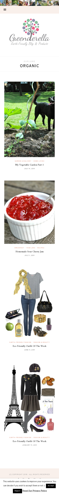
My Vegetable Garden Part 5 (29, 165)
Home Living (39, 161)
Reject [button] (17, 491)
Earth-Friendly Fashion (20, 342)
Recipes (40, 248)
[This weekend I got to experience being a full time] (38, 3)
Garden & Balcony (23, 161)
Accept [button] (51, 486)
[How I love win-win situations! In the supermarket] (50, 3)
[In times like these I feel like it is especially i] (32, 3)
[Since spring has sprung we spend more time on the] (56, 3)
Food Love (30, 248)
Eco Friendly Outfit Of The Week (29, 346)
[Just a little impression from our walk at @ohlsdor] (3, 3)
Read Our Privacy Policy (34, 491)
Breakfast (19, 248)
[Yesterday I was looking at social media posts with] (15, 3)
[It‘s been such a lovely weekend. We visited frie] (21, 3)
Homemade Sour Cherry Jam (30, 252)
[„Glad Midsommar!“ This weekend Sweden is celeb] (9, 3)
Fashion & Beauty (42, 342)
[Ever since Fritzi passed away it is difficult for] (44, 3)
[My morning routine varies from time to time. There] (27, 3)
